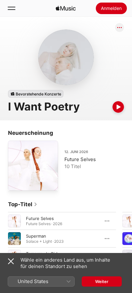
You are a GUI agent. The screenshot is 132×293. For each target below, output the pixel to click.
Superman (36, 236)
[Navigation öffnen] (11, 8)
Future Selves (80, 159)
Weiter (101, 281)
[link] (22, 204)
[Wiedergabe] (118, 107)
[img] (66, 8)
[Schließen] (11, 261)
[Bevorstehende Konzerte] (35, 94)
